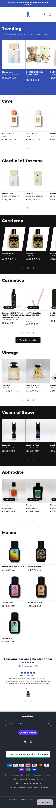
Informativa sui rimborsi (41, 775)
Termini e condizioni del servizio (29, 783)
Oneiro (29, 505)
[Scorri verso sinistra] (22, 89)
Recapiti (40, 779)
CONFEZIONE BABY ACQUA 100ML (34, 73)
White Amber (32, 134)
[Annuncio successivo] (51, 3)
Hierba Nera (7, 253)
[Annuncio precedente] (5, 3)
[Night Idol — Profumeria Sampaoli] (28, 694)
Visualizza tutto (28, 340)
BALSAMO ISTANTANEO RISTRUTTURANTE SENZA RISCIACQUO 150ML (13, 315)
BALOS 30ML (7, 638)
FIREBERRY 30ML (35, 602)
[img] (28, 662)
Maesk (5, 505)
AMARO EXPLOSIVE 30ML (13, 567)
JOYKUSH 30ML (35, 567)
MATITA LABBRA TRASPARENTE (33, 314)
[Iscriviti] (48, 723)
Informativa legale (41, 787)
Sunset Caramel (9, 134)
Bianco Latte (7, 72)
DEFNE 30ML (7, 602)
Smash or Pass (32, 445)
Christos (30, 193)
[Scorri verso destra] (34, 89)
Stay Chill (6, 445)
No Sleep (30, 253)
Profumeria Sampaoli (20, 775)
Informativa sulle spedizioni (20, 787)
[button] (5, 14)
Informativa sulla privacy (24, 779)
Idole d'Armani (32, 385)
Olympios (6, 385)
